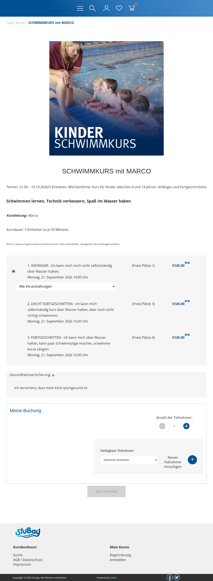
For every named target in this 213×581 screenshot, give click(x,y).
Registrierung (120, 555)
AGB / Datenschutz (27, 560)
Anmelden (118, 560)
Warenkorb (135, 5)
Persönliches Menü (106, 8)
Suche (18, 555)
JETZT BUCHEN (106, 491)
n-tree (113, 577)
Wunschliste (119, 8)
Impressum (22, 564)
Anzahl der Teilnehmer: (174, 417)
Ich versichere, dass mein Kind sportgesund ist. (51, 388)
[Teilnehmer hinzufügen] (192, 459)
